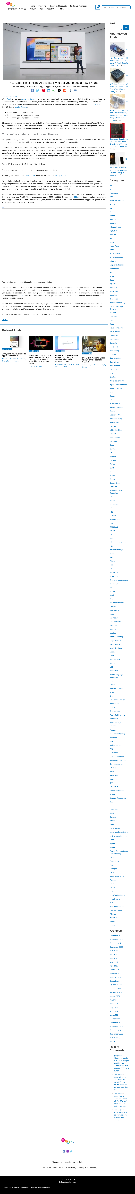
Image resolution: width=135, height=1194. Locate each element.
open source (114, 704)
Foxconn (113, 460)
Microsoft (67, 364)
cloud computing (116, 328)
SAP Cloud (114, 787)
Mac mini (113, 625)
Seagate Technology (118, 798)
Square (112, 843)
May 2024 (114, 1008)
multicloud (114, 671)
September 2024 (116, 992)
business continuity (117, 303)
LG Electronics (115, 622)
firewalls (113, 449)
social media (75, 364)
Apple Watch (115, 254)
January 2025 (115, 977)
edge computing (116, 407)
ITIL (111, 588)
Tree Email (118, 1075)
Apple (48, 87)
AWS (111, 272)
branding (113, 295)
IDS (111, 535)
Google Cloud (115, 483)
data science (115, 366)
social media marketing (119, 832)
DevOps (113, 377)
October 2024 (115, 989)
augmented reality (117, 265)
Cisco (112, 320)
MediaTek (113, 652)
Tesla (112, 872)
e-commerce (115, 403)
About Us (47, 1168)
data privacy (114, 362)
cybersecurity (115, 354)
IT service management (119, 580)
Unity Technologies (117, 895)
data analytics (115, 358)
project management (118, 745)
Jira (111, 599)
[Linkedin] (48, 90)
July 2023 (114, 1042)
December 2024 (116, 981)
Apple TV (15, 359)
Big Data (113, 284)
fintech (112, 445)
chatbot (113, 313)
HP (111, 508)
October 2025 (115, 943)
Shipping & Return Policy (87, 1168)
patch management (117, 722)
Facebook (114, 441)
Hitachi (112, 501)
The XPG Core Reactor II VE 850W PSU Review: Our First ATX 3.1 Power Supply (119, 83)
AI (44, 87)
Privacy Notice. (60, 175)
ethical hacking (116, 430)
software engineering (118, 836)
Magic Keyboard (116, 640)
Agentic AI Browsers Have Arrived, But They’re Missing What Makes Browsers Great (66, 358)
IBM (111, 523)
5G (111, 185)
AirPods (4, 359)
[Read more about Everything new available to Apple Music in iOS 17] (14, 342)
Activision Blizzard (117, 201)
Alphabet (113, 231)
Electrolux (113, 411)
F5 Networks (115, 438)
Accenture (114, 193)
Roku (112, 772)
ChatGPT (60, 364)
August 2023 (115, 1038)
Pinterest (113, 738)
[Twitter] (37, 90)
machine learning (116, 637)
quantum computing (118, 760)
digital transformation (118, 385)
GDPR (112, 468)
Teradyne (113, 869)
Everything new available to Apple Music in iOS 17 (14, 355)
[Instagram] (67, 1151)
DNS (111, 392)
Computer (87, 365)
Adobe (112, 204)
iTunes (112, 591)
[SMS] (59, 90)
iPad (63, 87)
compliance (114, 339)
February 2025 (115, 973)
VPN (111, 903)
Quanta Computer (117, 756)
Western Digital (116, 910)
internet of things (116, 550)
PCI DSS (113, 726)
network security (116, 688)
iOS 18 (97, 104)
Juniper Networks (117, 603)
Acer (111, 197)
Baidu (112, 280)
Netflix (112, 685)
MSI (111, 667)
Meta (112, 656)
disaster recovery (116, 388)
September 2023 (116, 1034)
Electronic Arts (115, 415)
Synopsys (113, 847)
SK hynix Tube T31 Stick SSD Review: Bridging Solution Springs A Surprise (118, 167)
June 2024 (114, 1004)
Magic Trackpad (116, 648)
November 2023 (116, 1026)
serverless (114, 809)
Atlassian (113, 261)
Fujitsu (112, 464)
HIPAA (112, 497)
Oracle (112, 707)
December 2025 (116, 936)
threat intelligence (117, 876)
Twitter (112, 888)
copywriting (114, 351)
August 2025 (115, 951)
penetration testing (117, 734)
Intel (59, 87)
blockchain (114, 291)
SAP (111, 783)
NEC (111, 681)
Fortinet (113, 456)
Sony (112, 840)
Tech (83, 87)
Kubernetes (114, 610)
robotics (113, 768)
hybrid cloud (115, 519)
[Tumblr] (70, 90)
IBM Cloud (114, 527)
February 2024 (115, 1019)
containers (114, 347)
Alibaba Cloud (115, 227)
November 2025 (116, 939)
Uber (112, 891)
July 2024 (114, 1000)
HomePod (22, 359)
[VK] (75, 90)
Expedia (113, 434)
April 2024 (114, 1011)
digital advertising (117, 381)
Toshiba (113, 880)
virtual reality (115, 899)
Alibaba (113, 223)
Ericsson (113, 426)
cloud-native (115, 332)
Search (112, 23)
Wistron (113, 914)
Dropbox (113, 400)
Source (5, 320)
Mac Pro (113, 629)
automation (114, 269)
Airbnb (112, 216)
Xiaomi (112, 922)
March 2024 (114, 1015)
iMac (111, 538)
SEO (111, 806)
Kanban (113, 606)
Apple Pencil (114, 246)
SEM (111, 802)
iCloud (112, 531)
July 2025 (113, 955)
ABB (111, 189)
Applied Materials (117, 257)
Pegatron (113, 730)
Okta (111, 696)
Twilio (112, 884)
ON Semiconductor (117, 700)
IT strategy (114, 584)
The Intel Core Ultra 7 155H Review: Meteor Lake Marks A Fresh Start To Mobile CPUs (119, 57)
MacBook (76, 87)
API (111, 238)
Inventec (113, 554)
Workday (113, 918)
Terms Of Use (57, 1168)
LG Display (114, 618)
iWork (112, 595)
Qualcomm (114, 753)
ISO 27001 (114, 572)
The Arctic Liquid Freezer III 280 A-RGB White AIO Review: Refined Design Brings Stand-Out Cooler (119, 111)
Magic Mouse (115, 644)
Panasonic (114, 719)
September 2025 (116, 947)
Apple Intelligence (28, 99)
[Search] (126, 27)
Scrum (112, 794)
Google (112, 479)
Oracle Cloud (115, 711)
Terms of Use (30, 175)
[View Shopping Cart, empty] (97, 7)
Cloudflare (114, 335)
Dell (111, 373)
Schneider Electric (117, 791)
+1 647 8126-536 (68, 1179)
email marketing (116, 419)
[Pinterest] (43, 90)
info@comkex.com (68, 1182)
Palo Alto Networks (117, 715)
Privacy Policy (70, 1168)
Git (111, 472)
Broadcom (114, 299)
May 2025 (114, 962)
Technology (114, 861)
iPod (111, 565)
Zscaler (113, 925)
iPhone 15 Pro (73, 197)
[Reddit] (64, 90)
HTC (111, 512)
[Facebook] (32, 90)
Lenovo (113, 614)
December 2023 (116, 1023)
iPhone (69, 87)
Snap (112, 825)
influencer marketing (118, 542)
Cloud (54, 87)
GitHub (112, 475)
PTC (111, 749)
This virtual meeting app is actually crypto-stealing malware (93, 360)
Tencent (113, 865)
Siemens (113, 817)
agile (111, 208)
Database (113, 369)
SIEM (112, 813)
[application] (56, 8)
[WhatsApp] (53, 90)
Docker (112, 396)
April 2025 (114, 966)
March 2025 (114, 970)
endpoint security (116, 422)
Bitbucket (113, 288)
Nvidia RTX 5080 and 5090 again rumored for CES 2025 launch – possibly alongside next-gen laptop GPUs (40, 359)
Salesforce (114, 775)
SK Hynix (113, 821)
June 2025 (114, 958)
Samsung (113, 779)
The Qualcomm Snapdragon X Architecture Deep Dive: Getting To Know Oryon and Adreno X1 (119, 138)
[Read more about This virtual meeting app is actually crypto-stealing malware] (94, 344)
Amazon (113, 235)
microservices (115, 659)
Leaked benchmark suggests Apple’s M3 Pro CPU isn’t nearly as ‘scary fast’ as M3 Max (121, 1101)
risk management (116, 764)
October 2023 (115, 1030)
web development (117, 907)
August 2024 (115, 996)
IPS (111, 569)
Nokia (112, 692)
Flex (111, 453)
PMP (111, 741)
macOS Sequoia (21, 107)
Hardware (114, 487)
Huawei (113, 516)
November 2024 (116, 985)
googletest (118, 1056)
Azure (112, 276)
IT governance (115, 576)
